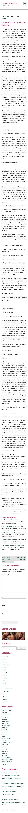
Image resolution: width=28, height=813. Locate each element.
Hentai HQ (4, 729)
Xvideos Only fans (6, 738)
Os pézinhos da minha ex (8, 794)
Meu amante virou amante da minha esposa (13, 783)
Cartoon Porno (5, 763)
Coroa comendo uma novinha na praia (11, 778)
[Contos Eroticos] (13, 639)
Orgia (4, 683)
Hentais (3, 766)
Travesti (5, 699)
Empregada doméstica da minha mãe (13, 539)
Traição (5, 696)
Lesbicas (5, 678)
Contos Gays (5, 727)
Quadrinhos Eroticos (7, 742)
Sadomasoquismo (7, 688)
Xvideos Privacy (6, 749)
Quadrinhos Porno (6, 714)
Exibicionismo (6, 664)
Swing (4, 694)
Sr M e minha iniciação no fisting (12, 519)
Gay (4, 670)
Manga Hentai (5, 717)
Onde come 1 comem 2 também (11, 545)
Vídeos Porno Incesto (7, 759)
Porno (3, 732)
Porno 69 (4, 746)
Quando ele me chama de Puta (9, 773)
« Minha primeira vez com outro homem (6, 559)
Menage (5, 680)
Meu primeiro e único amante (9, 789)
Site (3, 614)
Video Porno (5, 744)
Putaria (5, 686)
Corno (4, 659)
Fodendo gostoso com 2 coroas (10, 799)
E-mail (4, 605)
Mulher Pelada (5, 765)
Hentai (3, 736)
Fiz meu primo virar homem (9, 791)
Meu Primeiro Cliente (8, 526)
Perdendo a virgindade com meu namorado (12, 786)
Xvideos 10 (4, 712)
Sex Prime (4, 740)
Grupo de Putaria (6, 757)
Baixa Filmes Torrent (7, 710)
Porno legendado (6, 748)
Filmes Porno (5, 731)
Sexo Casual (6, 691)
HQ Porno (4, 716)
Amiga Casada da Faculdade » (21, 558)
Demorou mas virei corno (8, 781)
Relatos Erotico (5, 723)
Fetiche (7, 16)
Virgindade (6, 702)
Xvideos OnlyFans (6, 725)
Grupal (5, 672)
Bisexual (5, 656)
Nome (4, 597)
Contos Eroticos (9, 3)
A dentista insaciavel (8, 532)
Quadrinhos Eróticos (7, 734)
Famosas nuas (5, 751)
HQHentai (4, 719)
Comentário (5, 575)
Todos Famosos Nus (7, 761)
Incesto (5, 675)
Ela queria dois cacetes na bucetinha (11, 775)
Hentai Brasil (5, 753)
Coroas (5, 662)
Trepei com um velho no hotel (9, 797)
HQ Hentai (4, 755)
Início (3, 16)
